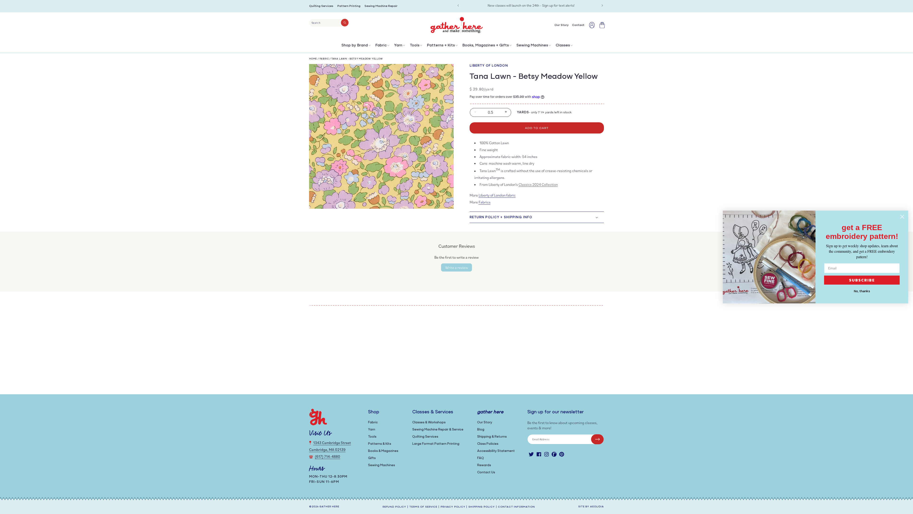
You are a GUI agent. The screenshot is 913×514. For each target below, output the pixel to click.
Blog (480, 429)
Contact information (516, 507)
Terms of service (423, 507)
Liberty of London (489, 66)
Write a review (456, 267)
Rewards (484, 465)
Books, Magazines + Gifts (485, 45)
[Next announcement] (602, 5)
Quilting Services (321, 6)
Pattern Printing (348, 6)
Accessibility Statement (496, 451)
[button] (356, 46)
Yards (523, 112)
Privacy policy (453, 507)
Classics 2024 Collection (538, 184)
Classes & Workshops (429, 422)
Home (313, 59)
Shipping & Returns (492, 437)
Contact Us (486, 472)
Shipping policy (481, 507)
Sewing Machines (532, 45)
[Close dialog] (902, 217)
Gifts (372, 458)
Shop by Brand (354, 45)
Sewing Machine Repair (381, 6)
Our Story (484, 422)
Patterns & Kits (379, 444)
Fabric (381, 45)
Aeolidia (597, 506)
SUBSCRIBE (862, 280)
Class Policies (487, 444)
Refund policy (394, 507)
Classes (563, 45)
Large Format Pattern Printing (435, 444)
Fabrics (484, 202)
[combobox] (329, 23)
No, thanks (862, 291)
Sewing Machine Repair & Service (437, 429)
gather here (329, 506)
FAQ (480, 458)
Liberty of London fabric (497, 195)
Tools (414, 45)
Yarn (398, 45)
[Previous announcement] (458, 5)
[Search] (345, 22)
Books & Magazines (383, 451)
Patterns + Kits (441, 45)
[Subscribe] (597, 439)
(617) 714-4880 (327, 456)
